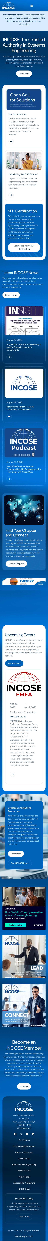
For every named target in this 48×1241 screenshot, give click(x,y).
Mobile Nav (31, 5)
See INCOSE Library (20, 863)
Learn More (24, 73)
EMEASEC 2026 (18, 716)
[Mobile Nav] (31, 5)
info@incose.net (24, 1128)
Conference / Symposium (23, 712)
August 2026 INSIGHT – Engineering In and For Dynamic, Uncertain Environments (24, 347)
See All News (11, 295)
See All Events (14, 663)
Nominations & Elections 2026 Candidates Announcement (20, 408)
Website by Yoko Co (24, 1236)
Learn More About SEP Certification (24, 247)
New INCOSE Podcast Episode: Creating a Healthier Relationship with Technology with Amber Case (24, 469)
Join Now (24, 1086)
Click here (28, 21)
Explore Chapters (16, 563)
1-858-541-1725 (24, 1125)
